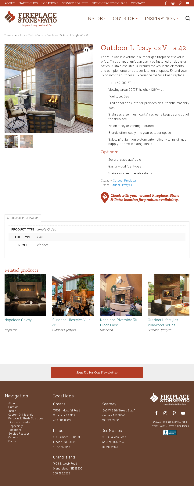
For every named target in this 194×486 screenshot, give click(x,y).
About (12, 403)
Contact (13, 441)
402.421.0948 (61, 446)
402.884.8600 (62, 420)
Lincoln (60, 430)
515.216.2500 (110, 446)
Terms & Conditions (178, 425)
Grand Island (64, 456)
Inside (12, 410)
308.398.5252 (61, 473)
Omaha (59, 403)
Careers (13, 437)
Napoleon (11, 330)
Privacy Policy (158, 425)
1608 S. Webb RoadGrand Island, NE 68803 (67, 466)
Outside (13, 407)
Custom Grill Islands (20, 414)
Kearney (109, 403)
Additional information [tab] (22, 217)
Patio (31, 35)
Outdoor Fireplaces (47, 35)
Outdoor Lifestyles (121, 185)
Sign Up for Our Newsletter (97, 372)
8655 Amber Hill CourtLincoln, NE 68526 (66, 439)
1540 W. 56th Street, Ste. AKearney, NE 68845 (118, 412)
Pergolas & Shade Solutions (25, 418)
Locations (15, 429)
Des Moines (112, 430)
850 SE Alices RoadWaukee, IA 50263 (114, 439)
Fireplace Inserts (19, 422)
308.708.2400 (110, 420)
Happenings (15, 426)
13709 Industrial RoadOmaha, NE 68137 (66, 412)
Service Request (18, 433)
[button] (86, 50)
